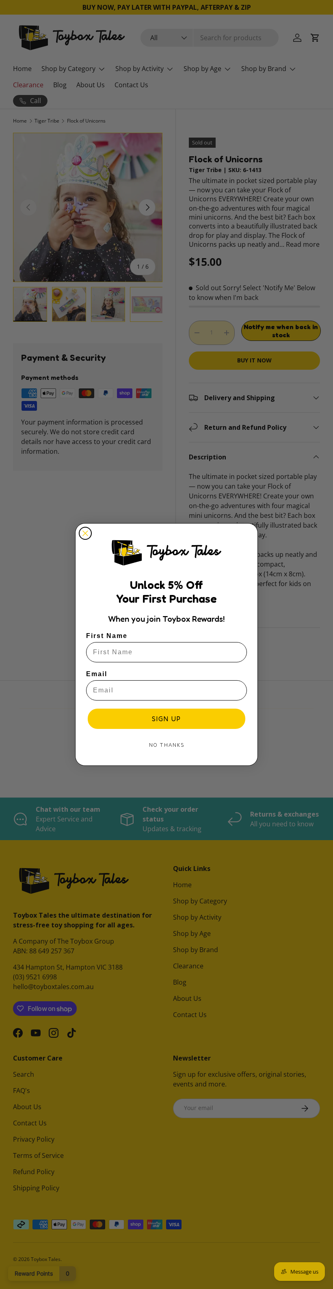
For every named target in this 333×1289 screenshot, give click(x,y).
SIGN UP (166, 719)
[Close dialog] (85, 533)
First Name (107, 635)
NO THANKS (166, 745)
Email (96, 673)
